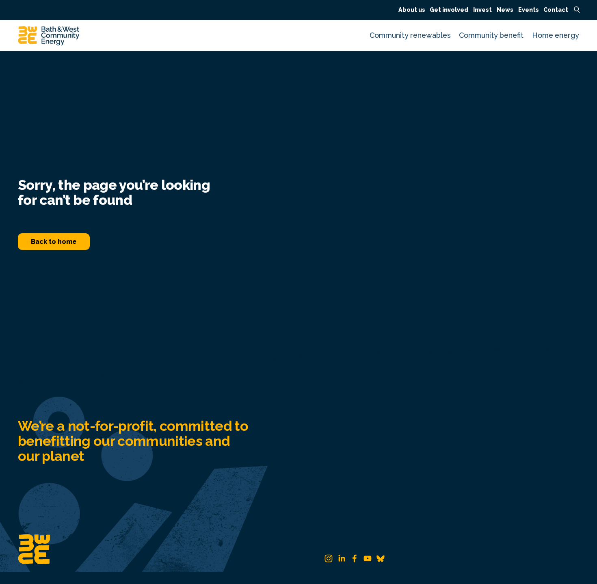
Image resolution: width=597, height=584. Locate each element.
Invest (482, 10)
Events (528, 10)
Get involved (449, 10)
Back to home (54, 241)
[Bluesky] (380, 558)
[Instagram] (328, 558)
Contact (555, 10)
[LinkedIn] (341, 558)
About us (411, 10)
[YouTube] (367, 558)
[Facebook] (354, 558)
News (505, 10)
